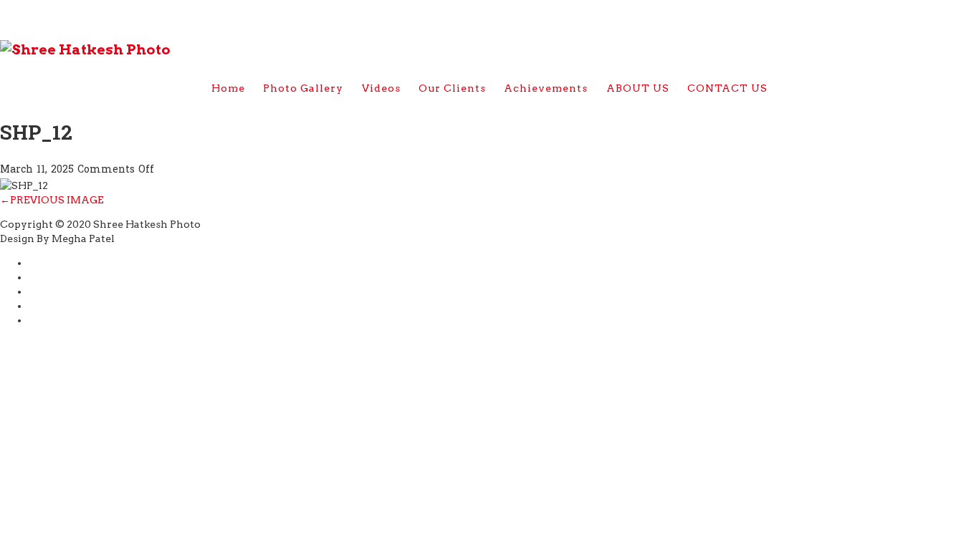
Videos (381, 88)
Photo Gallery (303, 88)
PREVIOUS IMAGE (52, 200)
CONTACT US (727, 88)
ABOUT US (637, 88)
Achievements (546, 88)
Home (228, 88)
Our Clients (452, 88)
